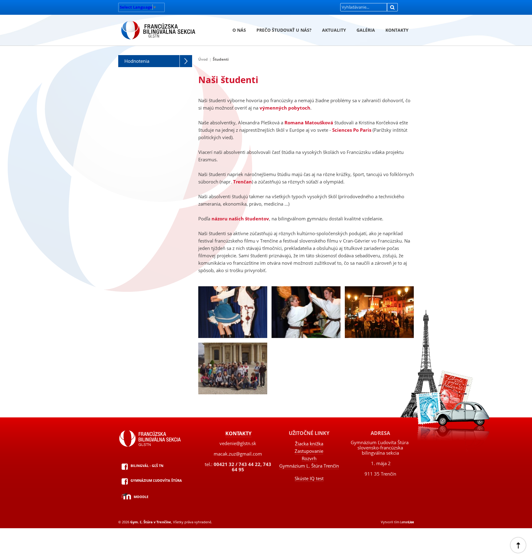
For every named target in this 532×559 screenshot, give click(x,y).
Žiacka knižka (309, 443)
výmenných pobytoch (285, 108)
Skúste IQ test (309, 478)
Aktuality (334, 30)
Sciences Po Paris (351, 130)
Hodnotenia (136, 61)
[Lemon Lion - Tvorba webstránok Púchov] (407, 522)
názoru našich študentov (240, 218)
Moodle (141, 496)
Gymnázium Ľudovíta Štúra (156, 480)
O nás (239, 30)
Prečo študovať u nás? (284, 30)
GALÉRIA (366, 30)
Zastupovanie (309, 451)
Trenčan (242, 182)
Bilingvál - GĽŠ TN (147, 465)
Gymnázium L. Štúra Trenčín (309, 466)
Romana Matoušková (308, 122)
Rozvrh (309, 458)
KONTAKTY (397, 30)
